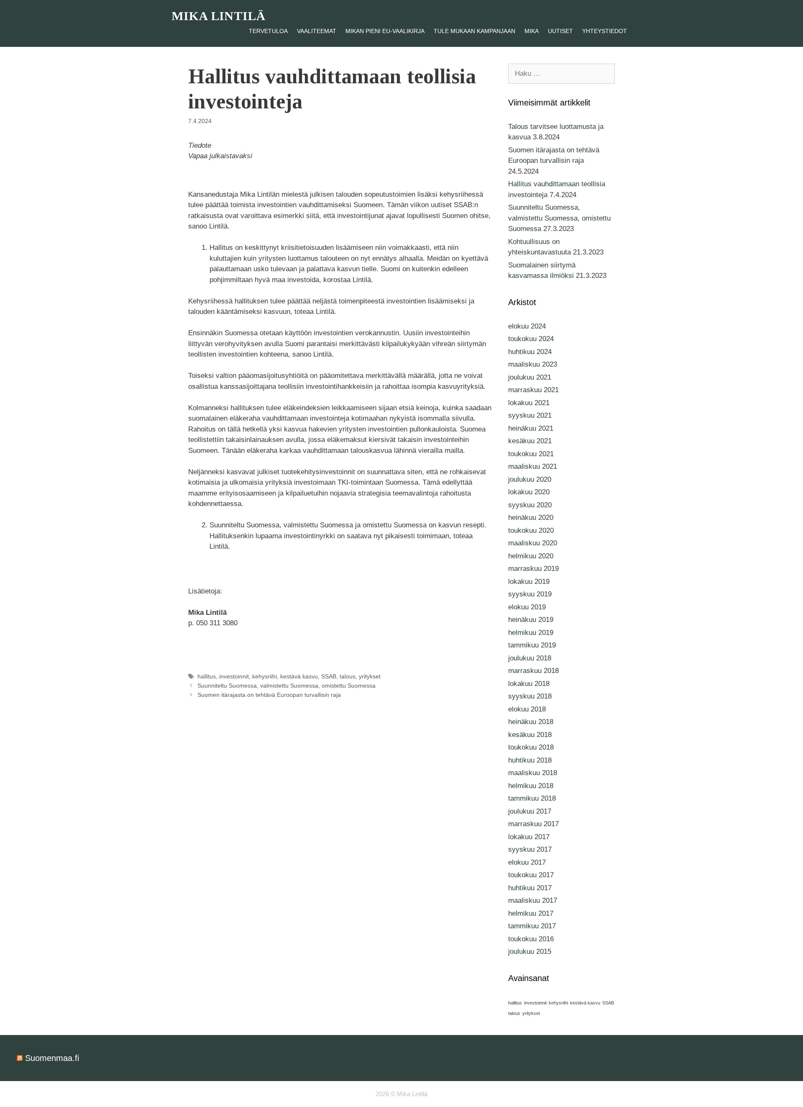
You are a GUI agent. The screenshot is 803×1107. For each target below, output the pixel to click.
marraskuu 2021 (533, 390)
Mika (531, 31)
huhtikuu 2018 (530, 760)
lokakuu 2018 (529, 684)
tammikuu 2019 (532, 645)
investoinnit (234, 676)
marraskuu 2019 (533, 569)
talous (347, 676)
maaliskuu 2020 (532, 543)
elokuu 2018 (527, 709)
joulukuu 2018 (529, 658)
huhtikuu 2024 (530, 352)
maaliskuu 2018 (532, 773)
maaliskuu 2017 (532, 900)
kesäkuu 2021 (530, 441)
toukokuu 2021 (531, 454)
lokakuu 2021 (529, 403)
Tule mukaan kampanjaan (474, 31)
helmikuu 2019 (530, 633)
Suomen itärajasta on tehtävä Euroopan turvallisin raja (269, 694)
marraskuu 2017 (533, 824)
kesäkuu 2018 (530, 735)
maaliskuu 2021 (532, 466)
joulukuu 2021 (529, 377)
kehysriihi (264, 676)
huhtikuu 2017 (530, 888)
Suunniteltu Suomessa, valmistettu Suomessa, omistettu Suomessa (286, 685)
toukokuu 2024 (531, 339)
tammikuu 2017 (532, 926)
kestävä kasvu (299, 676)
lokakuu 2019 (529, 582)
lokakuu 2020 (529, 492)
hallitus (206, 676)
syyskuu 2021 (530, 415)
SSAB (328, 676)
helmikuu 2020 (530, 556)
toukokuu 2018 (531, 747)
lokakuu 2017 (529, 837)
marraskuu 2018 (533, 671)
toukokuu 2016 (531, 939)
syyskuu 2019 (530, 594)
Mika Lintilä (218, 16)
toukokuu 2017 (531, 875)
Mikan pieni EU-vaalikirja (385, 31)
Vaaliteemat (316, 31)
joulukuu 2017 (529, 811)
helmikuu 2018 (530, 786)
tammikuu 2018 (532, 798)
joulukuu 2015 (529, 951)
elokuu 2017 (527, 862)
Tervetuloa (268, 31)
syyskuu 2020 (530, 505)
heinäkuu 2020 (530, 517)
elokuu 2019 (527, 607)
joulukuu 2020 (529, 479)
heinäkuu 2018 (530, 722)
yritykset (370, 676)
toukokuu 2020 (531, 530)
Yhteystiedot (604, 31)
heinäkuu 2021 (530, 428)
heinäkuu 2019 (530, 620)
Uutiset (560, 31)
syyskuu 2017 (530, 849)
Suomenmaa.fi (52, 1058)
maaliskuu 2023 (532, 364)
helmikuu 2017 (530, 913)
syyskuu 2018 (530, 696)
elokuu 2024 (527, 326)
